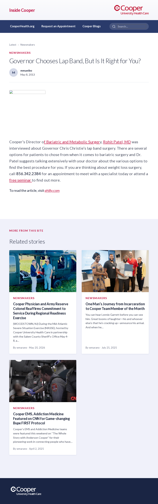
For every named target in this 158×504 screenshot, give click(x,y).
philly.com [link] (52, 190)
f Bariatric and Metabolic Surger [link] (72, 141)
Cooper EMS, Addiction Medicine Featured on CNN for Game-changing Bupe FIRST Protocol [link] (41, 418)
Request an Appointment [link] (58, 26)
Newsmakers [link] (27, 44)
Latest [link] (12, 44)
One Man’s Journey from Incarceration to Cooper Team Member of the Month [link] (115, 306)
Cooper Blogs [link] (91, 26)
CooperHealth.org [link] (22, 26)
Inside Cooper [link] (22, 10)
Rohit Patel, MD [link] (117, 141)
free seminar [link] (20, 180)
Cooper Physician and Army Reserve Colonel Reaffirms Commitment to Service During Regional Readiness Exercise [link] (40, 311)
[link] (131, 10)
